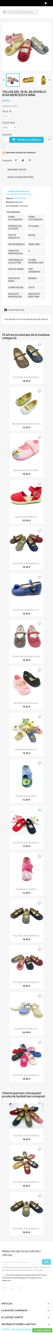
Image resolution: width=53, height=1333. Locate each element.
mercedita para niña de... (26, 749)
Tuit (23, 160)
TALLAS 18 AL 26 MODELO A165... (26, 656)
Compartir (16, 160)
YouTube (12, 1288)
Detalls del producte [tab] (18, 191)
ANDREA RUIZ (19, 198)
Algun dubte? (43, 1330)
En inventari (12, 206)
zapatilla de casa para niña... (26, 470)
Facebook (4, 1288)
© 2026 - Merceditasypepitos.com (19, 1329)
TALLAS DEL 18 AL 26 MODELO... (27, 377)
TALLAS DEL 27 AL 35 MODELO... (27, 1135)
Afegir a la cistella (26, 139)
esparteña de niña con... (26, 517)
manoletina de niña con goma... (26, 423)
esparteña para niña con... (26, 1028)
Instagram (19, 1288)
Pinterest (29, 160)
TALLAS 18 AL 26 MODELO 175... (26, 610)
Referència (12, 202)
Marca (9, 198)
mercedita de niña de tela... (26, 703)
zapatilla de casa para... (26, 796)
